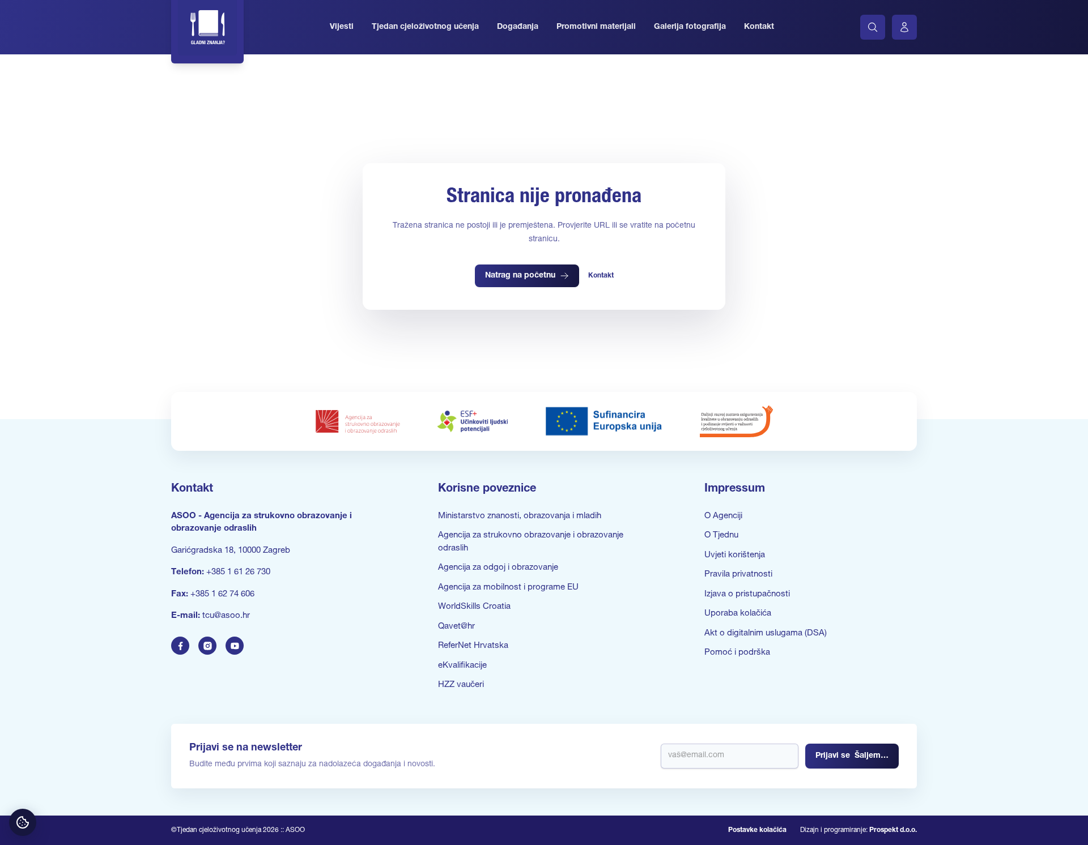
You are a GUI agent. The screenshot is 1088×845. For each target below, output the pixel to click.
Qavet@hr (456, 626)
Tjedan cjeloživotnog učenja (425, 27)
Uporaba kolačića (737, 613)
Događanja (517, 27)
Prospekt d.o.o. (893, 830)
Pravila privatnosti (738, 574)
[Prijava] (904, 27)
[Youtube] (235, 646)
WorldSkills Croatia (474, 607)
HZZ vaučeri (461, 685)
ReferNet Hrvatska (473, 646)
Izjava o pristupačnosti (747, 594)
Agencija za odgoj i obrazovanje (498, 568)
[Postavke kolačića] (22, 822)
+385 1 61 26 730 (238, 572)
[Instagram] (207, 646)
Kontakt (759, 27)
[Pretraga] (872, 27)
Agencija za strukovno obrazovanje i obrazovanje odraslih (530, 542)
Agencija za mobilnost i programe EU (508, 587)
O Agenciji (723, 516)
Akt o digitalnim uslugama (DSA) (765, 633)
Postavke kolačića (757, 830)
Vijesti (342, 27)
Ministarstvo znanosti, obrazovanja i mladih (519, 516)
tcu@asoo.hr (226, 616)
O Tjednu (721, 535)
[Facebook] (180, 646)
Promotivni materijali (596, 27)
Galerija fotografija (690, 27)
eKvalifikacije (462, 666)
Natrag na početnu (520, 276)
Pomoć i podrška (737, 652)
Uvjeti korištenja (734, 555)
